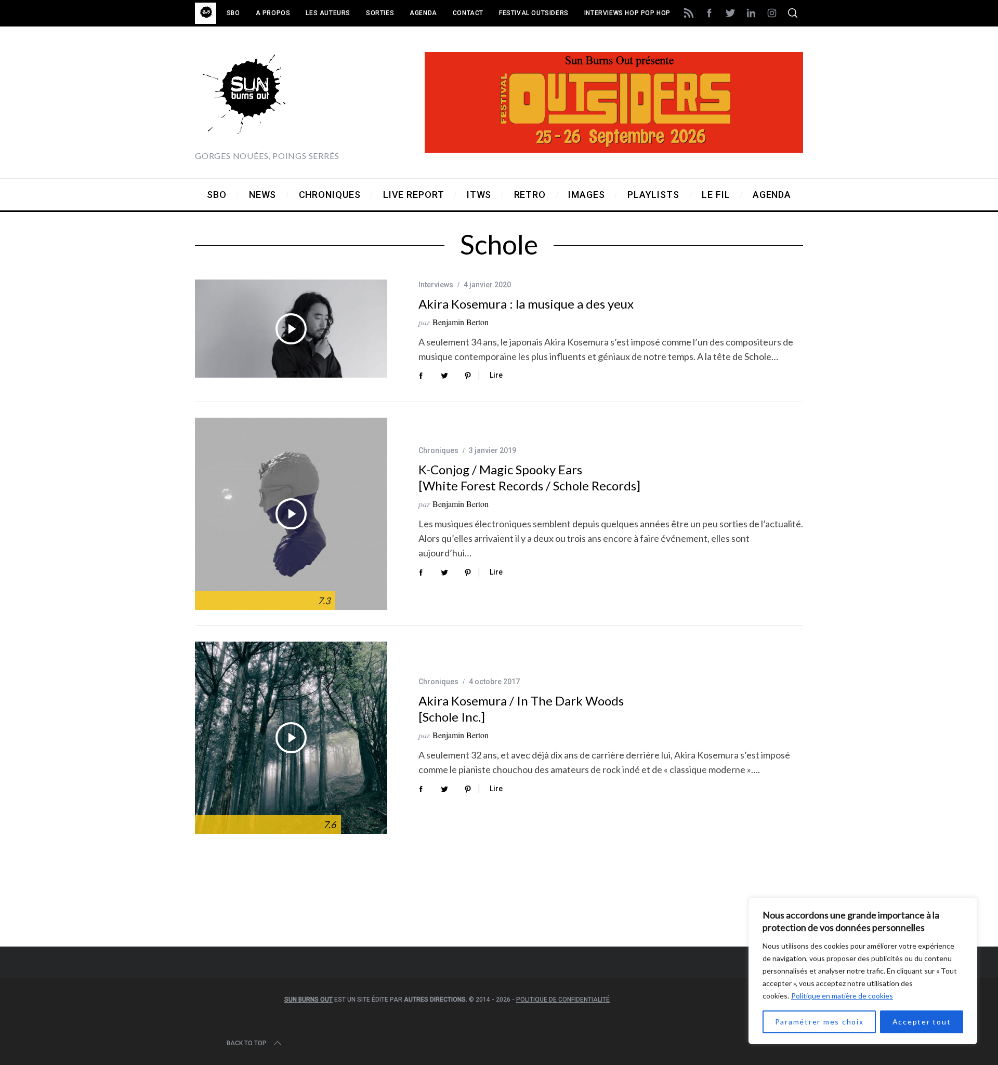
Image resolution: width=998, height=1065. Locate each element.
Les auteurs (328, 13)
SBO (233, 13)
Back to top (247, 1043)
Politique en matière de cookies (842, 995)
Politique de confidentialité (563, 999)
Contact (468, 13)
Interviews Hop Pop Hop (627, 13)
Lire (496, 375)
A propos (273, 13)
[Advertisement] (499, 904)
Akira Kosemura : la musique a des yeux (526, 303)
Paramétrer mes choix (819, 1021)
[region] (862, 971)
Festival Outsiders (534, 13)
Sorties (380, 13)
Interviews (435, 285)
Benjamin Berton (460, 321)
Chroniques (438, 450)
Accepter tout (921, 1021)
